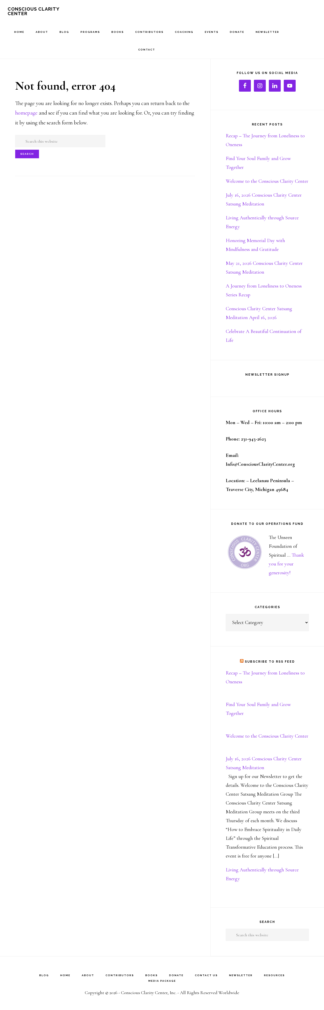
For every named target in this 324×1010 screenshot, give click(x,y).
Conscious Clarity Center (33, 11)
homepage (26, 113)
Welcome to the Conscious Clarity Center (267, 181)
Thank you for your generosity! (286, 564)
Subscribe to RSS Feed (270, 661)
